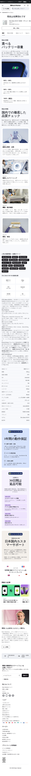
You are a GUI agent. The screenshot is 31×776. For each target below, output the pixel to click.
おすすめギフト (5, 712)
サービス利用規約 (6, 748)
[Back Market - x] (13, 695)
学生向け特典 (5, 737)
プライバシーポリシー (7, 750)
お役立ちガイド (5, 710)
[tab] (3, 33)
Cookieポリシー (6, 752)
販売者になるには (6, 739)
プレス (3, 691)
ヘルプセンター (5, 702)
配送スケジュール (6, 706)
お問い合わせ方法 (6, 704)
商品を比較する (5, 714)
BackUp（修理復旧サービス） (9, 733)
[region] (15, 595)
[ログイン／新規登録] (24, 5)
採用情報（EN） (6, 693)
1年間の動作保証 (6, 731)
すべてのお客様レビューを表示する (10, 716)
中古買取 (4, 735)
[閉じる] (29, 1)
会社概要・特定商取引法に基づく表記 (10, 754)
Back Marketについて (7, 687)
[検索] (13, 8)
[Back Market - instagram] (3, 695)
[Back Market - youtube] (6, 695)
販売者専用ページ (6, 741)
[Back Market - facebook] (10, 695)
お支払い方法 (5, 718)
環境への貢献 (5, 689)
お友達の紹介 (5, 729)
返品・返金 (4, 708)
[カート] (27, 5)
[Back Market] (15, 5)
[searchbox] (21, 8)
